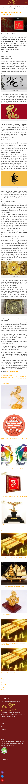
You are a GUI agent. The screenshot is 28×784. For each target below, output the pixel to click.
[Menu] (2, 2)
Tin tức (2, 687)
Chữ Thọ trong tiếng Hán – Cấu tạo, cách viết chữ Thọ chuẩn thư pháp (7, 377)
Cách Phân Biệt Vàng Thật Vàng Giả (8, 672)
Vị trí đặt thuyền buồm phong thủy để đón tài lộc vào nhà (12, 586)
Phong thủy (9, 7)
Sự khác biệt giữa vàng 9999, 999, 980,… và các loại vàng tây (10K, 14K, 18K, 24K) (13, 644)
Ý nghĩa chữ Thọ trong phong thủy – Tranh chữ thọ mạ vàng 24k (14, 496)
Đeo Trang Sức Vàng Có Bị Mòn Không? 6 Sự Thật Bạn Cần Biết (13, 557)
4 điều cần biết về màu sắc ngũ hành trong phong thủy (12, 468)
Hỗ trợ (2, 682)
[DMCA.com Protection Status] (4, 750)
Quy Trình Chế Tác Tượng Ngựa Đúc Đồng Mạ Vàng (11, 409)
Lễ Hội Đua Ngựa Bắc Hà (6, 614)
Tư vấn (2, 690)
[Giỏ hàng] (26, 2)
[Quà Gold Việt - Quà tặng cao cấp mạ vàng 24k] (12, 2)
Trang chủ (3, 7)
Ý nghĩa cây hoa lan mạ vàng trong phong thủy (10, 524)
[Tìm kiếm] (23, 2)
